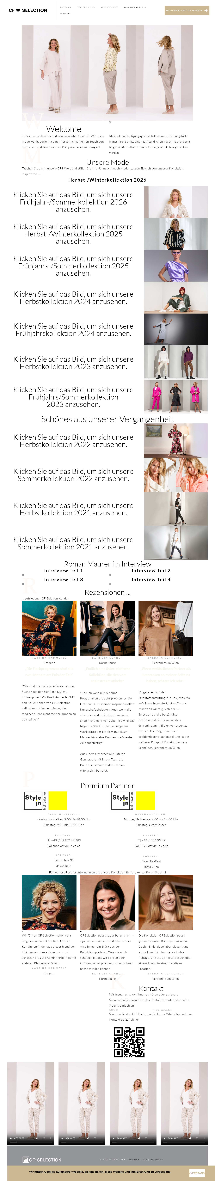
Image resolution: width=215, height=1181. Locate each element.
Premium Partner (135, 7)
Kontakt (65, 13)
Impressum (133, 1159)
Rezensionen (109, 7)
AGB (144, 1159)
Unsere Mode (86, 7)
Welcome (66, 7)
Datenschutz (156, 1159)
